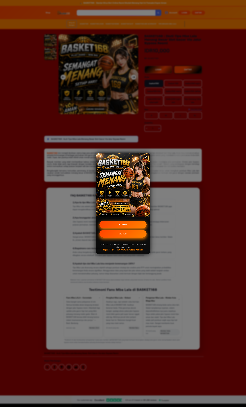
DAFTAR (123, 233)
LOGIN (123, 224)
